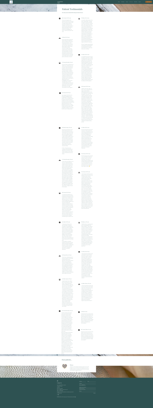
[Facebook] (57, 394)
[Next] (94, 366)
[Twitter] (58, 394)
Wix (75, 396)
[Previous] (58, 366)
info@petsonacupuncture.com (63, 389)
